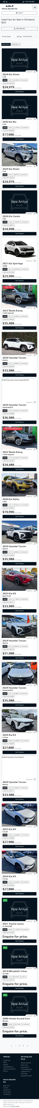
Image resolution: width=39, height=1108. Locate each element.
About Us (6, 1086)
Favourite (29, 72)
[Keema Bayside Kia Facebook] (4, 2)
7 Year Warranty (26, 1069)
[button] (35, 7)
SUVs (5, 1062)
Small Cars (6, 1060)
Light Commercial (9, 1069)
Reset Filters (6, 44)
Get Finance (19, 92)
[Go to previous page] (11, 1046)
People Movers (8, 1067)
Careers (5, 1088)
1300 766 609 (29, 2)
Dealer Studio (15, 1106)
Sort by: (19, 36)
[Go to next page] (27, 1046)
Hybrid (5, 1065)
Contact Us (7, 1090)
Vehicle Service (26, 1063)
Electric (5, 1071)
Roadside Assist (26, 1076)
